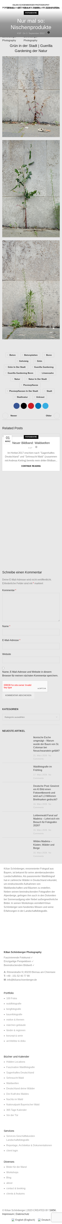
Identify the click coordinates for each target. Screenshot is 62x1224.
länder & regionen (15, 1030)
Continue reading (31, 466)
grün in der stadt (17, 367)
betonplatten (31, 355)
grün (39, 361)
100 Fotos (11, 998)
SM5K (52, 1210)
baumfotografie (14, 1014)
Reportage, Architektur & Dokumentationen (29, 1145)
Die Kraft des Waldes (17, 1094)
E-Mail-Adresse (11, 640)
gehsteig (23, 361)
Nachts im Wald (14, 1099)
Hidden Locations (15, 1062)
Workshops (12, 1172)
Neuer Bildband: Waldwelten (31, 443)
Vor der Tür (12, 1115)
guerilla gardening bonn (20, 373)
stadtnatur (22, 397)
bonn (49, 355)
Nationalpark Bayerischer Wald (22, 1104)
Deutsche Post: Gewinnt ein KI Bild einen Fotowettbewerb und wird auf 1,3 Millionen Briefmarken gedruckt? (46, 793)
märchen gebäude (16, 1025)
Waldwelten (12, 1083)
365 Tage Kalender (16, 1110)
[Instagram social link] (32, 2)
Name (6, 626)
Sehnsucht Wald (15, 1078)
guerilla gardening (44, 367)
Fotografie (31, 13)
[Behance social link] (36, 2)
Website (6, 654)
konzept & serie (14, 1035)
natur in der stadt (38, 379)
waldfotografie (13, 1003)
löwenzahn (48, 373)
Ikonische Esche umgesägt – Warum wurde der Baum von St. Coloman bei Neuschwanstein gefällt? (46, 744)
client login (12, 1150)
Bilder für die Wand (16, 1167)
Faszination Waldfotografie (20, 1067)
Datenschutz (22, 1214)
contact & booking (15, 1188)
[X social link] (29, 2)
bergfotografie (13, 1009)
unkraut (40, 397)
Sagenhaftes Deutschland (20, 1072)
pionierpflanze (30, 385)
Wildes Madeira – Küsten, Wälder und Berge (43, 844)
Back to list (31, 416)
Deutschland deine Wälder (20, 1088)
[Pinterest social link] (31, 406)
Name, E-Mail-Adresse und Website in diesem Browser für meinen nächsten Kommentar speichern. (30, 674)
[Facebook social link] (26, 2)
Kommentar (9, 590)
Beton (12, 355)
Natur (17, 379)
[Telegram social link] (45, 406)
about (9, 1183)
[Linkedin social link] (38, 406)
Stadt (49, 391)
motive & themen (15, 1019)
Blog (8, 1177)
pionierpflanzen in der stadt (23, 391)
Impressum (8, 1214)
